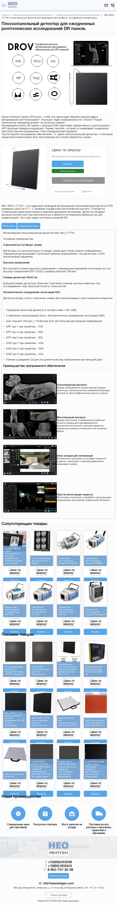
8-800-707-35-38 (59, 870)
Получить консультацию (78, 180)
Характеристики (29, 226)
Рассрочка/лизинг (65, 191)
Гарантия (86, 191)
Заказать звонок (58, 875)
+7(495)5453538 (59, 862)
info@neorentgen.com (58, 883)
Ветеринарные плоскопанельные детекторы (76, 156)
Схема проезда (58, 895)
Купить (67, 163)
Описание (9, 226)
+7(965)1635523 (59, 866)
